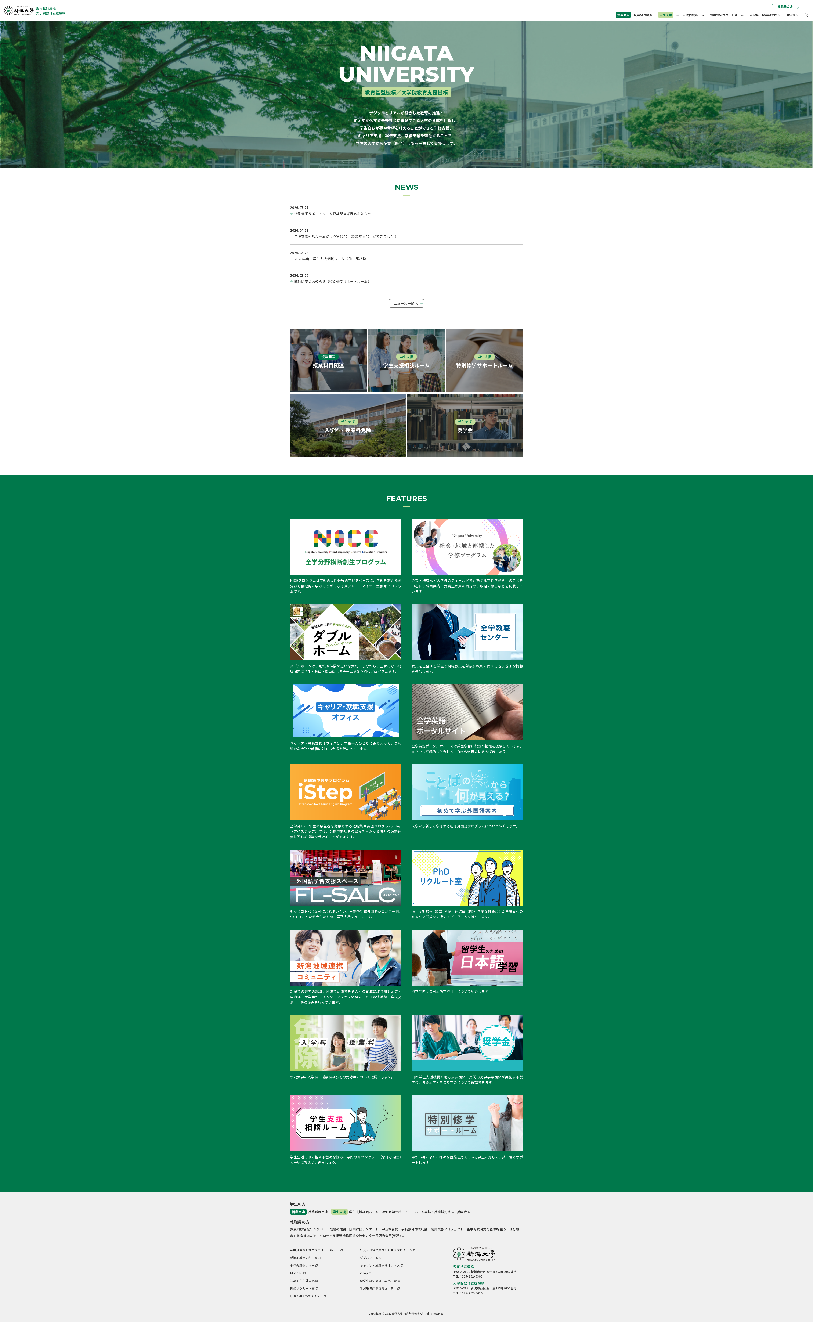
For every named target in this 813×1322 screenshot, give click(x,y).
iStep (364, 1273)
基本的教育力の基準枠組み (486, 1229)
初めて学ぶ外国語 (302, 1281)
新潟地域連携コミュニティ (378, 1288)
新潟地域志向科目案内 (305, 1258)
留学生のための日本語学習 (378, 1281)
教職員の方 (785, 6)
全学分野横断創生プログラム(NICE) (315, 1250)
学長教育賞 (390, 1229)
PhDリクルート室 (302, 1288)
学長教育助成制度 (414, 1229)
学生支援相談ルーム (690, 15)
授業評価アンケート (364, 1229)
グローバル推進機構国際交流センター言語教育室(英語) (360, 1235)
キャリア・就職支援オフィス (380, 1265)
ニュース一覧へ (406, 303)
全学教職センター (302, 1265)
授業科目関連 (643, 15)
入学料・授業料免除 (763, 15)
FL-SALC (296, 1273)
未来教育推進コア (303, 1235)
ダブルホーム (369, 1258)
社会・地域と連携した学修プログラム (386, 1250)
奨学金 (791, 15)
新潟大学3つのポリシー (306, 1296)
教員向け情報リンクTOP (308, 1229)
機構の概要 (338, 1229)
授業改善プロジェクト (447, 1229)
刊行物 (514, 1229)
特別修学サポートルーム (727, 15)
